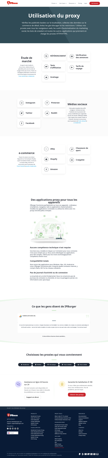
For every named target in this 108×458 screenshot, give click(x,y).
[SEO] (46, 56)
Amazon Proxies (59, 446)
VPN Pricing (34, 439)
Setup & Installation (84, 418)
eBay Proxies (58, 444)
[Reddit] (47, 113)
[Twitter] (21, 113)
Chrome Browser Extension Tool (63, 418)
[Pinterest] (47, 103)
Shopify (53, 159)
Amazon (54, 169)
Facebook (30, 123)
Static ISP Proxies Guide (61, 426)
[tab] (25, 364)
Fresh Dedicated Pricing (37, 433)
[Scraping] (46, 77)
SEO (56, 442)
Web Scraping (58, 438)
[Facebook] (21, 123)
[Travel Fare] (72, 67)
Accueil (9, 408)
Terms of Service (83, 433)
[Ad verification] (72, 56)
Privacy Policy (82, 435)
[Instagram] (21, 103)
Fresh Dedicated (35, 419)
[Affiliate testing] (46, 66)
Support (81, 419)
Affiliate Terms (82, 423)
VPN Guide (57, 430)
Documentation (82, 416)
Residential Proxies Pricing (37, 430)
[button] (17, 322)
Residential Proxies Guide (61, 425)
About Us (81, 430)
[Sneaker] (72, 149)
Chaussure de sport (82, 149)
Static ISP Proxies (35, 418)
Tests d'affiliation (55, 66)
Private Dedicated (35, 421)
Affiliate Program (83, 421)
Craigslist (80, 160)
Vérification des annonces (82, 56)
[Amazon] (46, 169)
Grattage (54, 77)
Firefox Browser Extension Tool (62, 419)
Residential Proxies (35, 416)
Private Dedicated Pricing (37, 435)
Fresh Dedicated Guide (60, 428)
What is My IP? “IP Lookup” (61, 416)
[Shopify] (46, 159)
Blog (80, 425)
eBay (52, 148)
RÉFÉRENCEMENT (58, 56)
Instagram (30, 102)
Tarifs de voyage (80, 67)
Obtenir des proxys (77, 395)
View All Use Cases (59, 447)
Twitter (29, 113)
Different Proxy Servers (60, 433)
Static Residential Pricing (37, 432)
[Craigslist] (72, 160)
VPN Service (34, 425)
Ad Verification (58, 440)
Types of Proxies (59, 432)
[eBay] (46, 149)
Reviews (81, 432)
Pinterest (55, 102)
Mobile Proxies (34, 423)
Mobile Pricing (34, 437)
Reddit (54, 113)
